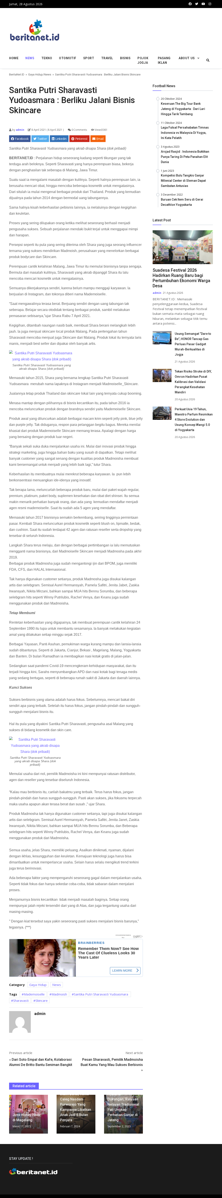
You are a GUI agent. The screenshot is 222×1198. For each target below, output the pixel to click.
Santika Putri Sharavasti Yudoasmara (101, 994)
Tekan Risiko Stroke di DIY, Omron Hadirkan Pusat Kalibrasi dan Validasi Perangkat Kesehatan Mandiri (193, 382)
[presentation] (10, 1116)
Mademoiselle (34, 994)
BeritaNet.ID (16, 74)
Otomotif (67, 58)
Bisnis (125, 58)
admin (19, 130)
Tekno (46, 58)
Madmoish (59, 994)
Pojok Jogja (142, 60)
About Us (187, 58)
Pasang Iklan (164, 60)
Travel (107, 58)
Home (13, 58)
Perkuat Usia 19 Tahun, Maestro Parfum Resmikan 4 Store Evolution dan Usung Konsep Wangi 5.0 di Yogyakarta (194, 419)
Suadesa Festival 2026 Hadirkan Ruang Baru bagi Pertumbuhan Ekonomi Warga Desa (181, 278)
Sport (88, 58)
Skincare (42, 1000)
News (29, 58)
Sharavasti (21, 1000)
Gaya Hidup (35, 74)
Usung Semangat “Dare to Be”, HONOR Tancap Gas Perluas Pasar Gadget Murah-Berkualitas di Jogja (193, 344)
